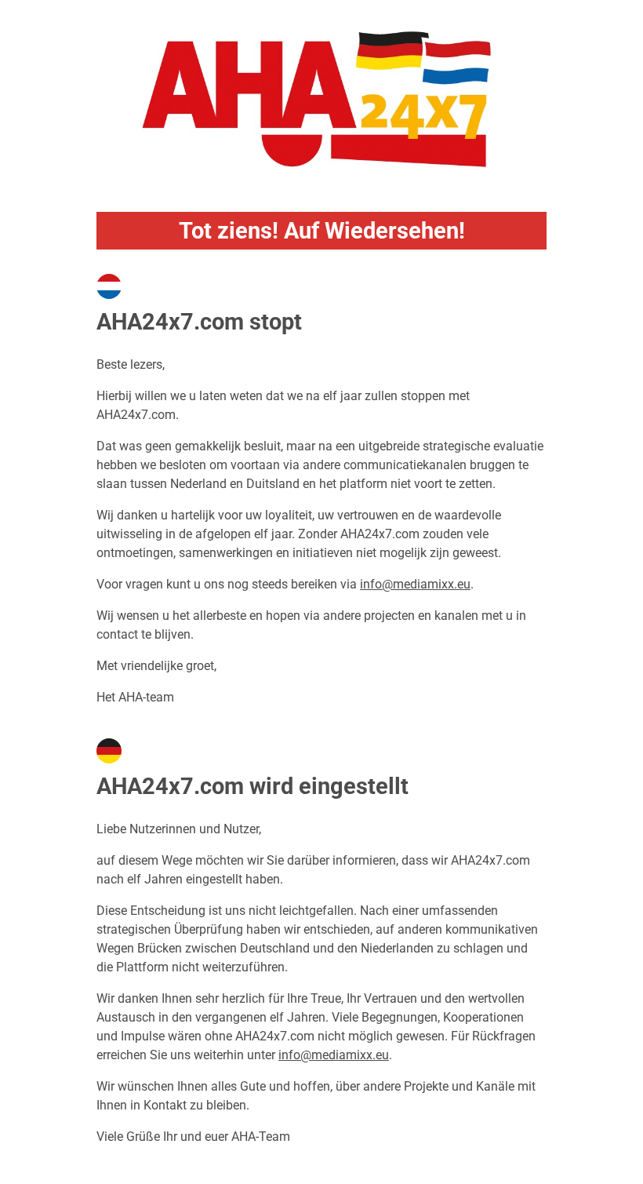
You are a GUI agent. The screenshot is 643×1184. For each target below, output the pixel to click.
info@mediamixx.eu (415, 584)
